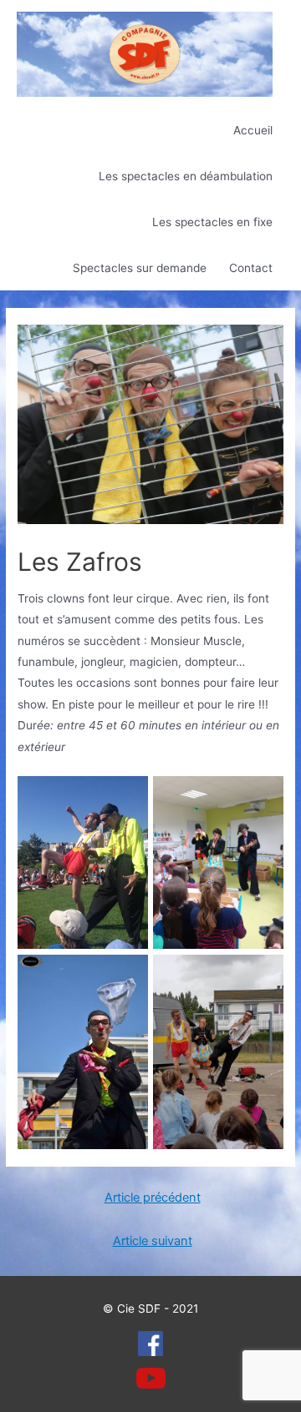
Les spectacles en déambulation (186, 176)
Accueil (253, 130)
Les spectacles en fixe (212, 222)
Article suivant (152, 1240)
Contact (251, 268)
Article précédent (153, 1197)
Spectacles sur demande (140, 268)
